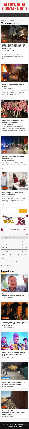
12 (10, 248)
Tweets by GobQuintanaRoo (9, 266)
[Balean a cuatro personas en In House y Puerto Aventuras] (14, 145)
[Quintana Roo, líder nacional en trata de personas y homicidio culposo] (14, 109)
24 (3, 254)
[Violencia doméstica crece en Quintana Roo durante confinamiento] (14, 181)
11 (7, 248)
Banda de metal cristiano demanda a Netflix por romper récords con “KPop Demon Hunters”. (14, 354)
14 (18, 248)
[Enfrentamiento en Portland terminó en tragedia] (14, 73)
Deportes (5, 188)
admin (5, 51)
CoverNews (10, 426)
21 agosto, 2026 (11, 297)
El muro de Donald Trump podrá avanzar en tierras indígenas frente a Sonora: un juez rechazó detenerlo (13, 412)
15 (22, 248)
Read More (4, 61)
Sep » (16, 261)
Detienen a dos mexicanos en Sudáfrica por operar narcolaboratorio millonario (13, 383)
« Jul (12, 261)
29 (22, 254)
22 (22, 251)
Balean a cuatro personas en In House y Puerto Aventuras (13, 157)
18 (7, 251)
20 (14, 251)
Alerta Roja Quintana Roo (14, 6)
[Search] (27, 15)
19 (10, 251)
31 (3, 258)
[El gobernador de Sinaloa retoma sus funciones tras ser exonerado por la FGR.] (14, 283)
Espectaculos (6, 318)
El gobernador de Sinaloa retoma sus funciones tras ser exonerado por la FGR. (13, 294)
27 (14, 254)
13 (14, 248)
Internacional (6, 378)
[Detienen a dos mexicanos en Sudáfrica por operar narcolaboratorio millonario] (14, 371)
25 (7, 254)
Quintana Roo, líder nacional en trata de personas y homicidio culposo (13, 121)
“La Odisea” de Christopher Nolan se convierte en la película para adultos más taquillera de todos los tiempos (14, 323)
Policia (4, 41)
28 (18, 254)
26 (10, 254)
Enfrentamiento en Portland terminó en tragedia (13, 85)
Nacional (5, 289)
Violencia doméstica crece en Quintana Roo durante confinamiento (14, 193)
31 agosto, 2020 (11, 50)
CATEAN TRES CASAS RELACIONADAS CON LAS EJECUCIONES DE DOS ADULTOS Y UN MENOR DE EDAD (13, 47)
